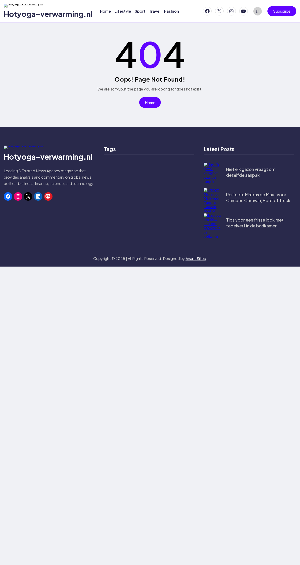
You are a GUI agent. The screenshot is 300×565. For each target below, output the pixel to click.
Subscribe (282, 11)
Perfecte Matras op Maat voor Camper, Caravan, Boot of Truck (258, 197)
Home (150, 102)
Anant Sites (196, 258)
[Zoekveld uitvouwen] (257, 11)
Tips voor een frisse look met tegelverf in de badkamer (255, 222)
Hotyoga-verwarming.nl (48, 14)
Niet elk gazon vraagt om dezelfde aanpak (250, 172)
